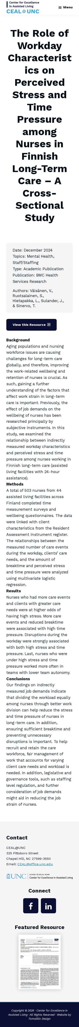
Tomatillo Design (39, 1018)
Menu (68, 7)
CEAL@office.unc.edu (35, 864)
